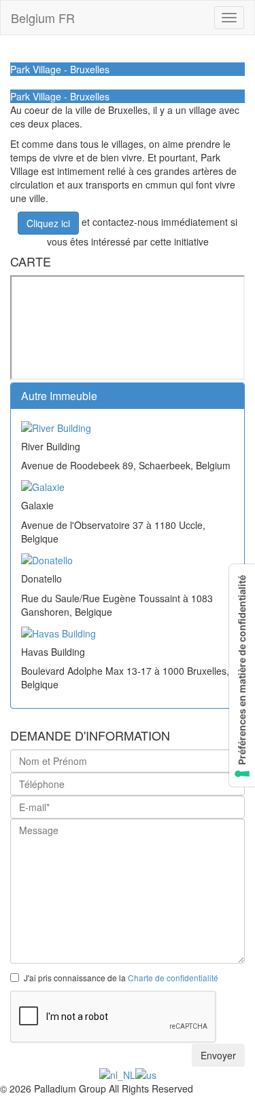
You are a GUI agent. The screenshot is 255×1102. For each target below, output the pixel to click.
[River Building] (56, 426)
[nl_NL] (117, 1073)
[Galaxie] (43, 485)
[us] (145, 1073)
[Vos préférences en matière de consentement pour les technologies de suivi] (242, 675)
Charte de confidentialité (173, 977)
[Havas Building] (58, 632)
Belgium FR (43, 17)
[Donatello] (47, 559)
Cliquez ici (48, 223)
